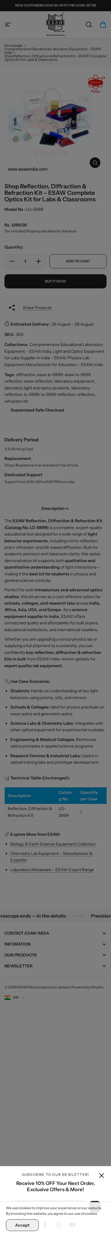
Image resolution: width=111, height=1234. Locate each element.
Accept (22, 1225)
